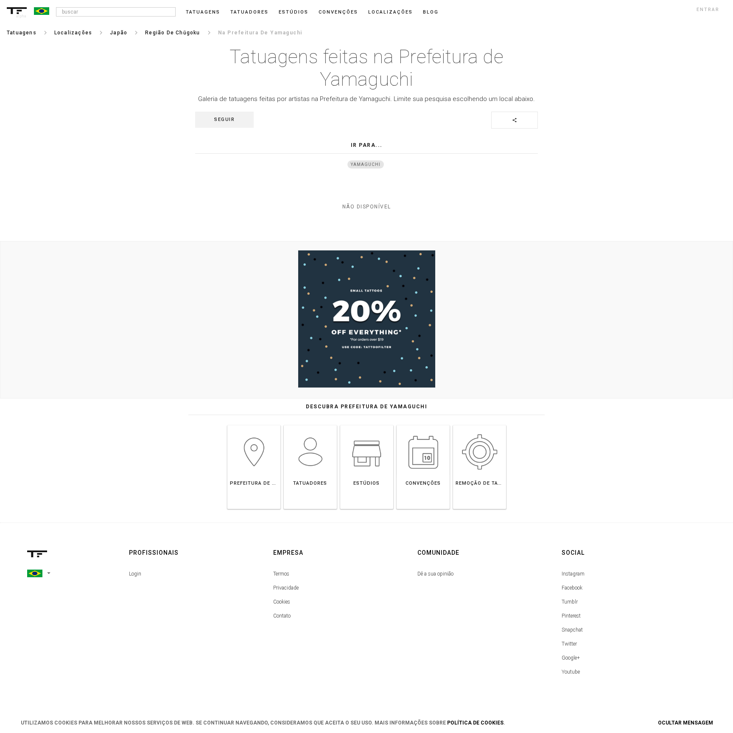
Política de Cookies (475, 723)
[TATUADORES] (310, 425)
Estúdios (293, 12)
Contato (282, 616)
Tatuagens (203, 12)
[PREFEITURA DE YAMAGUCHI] (254, 425)
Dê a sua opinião (435, 574)
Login (135, 574)
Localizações (390, 12)
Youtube (571, 672)
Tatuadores (249, 12)
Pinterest (571, 616)
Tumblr (570, 602)
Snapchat (572, 630)
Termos (281, 574)
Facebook (572, 588)
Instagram (573, 574)
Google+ (571, 658)
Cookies (281, 602)
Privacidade (286, 588)
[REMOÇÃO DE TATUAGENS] (479, 425)
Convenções (338, 12)
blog (431, 12)
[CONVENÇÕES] (423, 425)
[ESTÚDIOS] (367, 425)
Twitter (569, 644)
